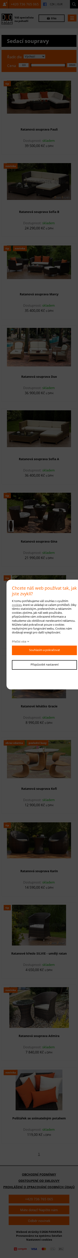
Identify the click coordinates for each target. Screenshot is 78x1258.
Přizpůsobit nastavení (44, 664)
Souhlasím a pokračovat (44, 650)
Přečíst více (19, 641)
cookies (17, 605)
